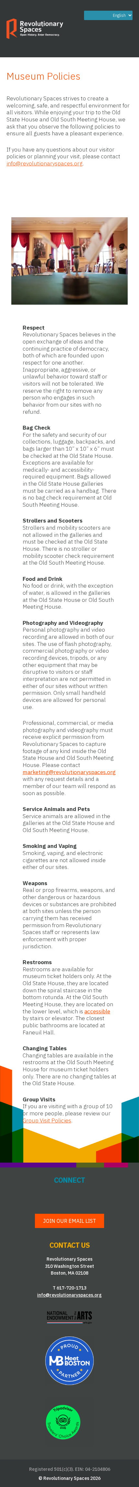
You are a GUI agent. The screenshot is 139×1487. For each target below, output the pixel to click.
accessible (97, 1011)
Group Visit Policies (47, 1120)
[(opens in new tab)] (69, 1317)
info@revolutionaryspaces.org (44, 163)
